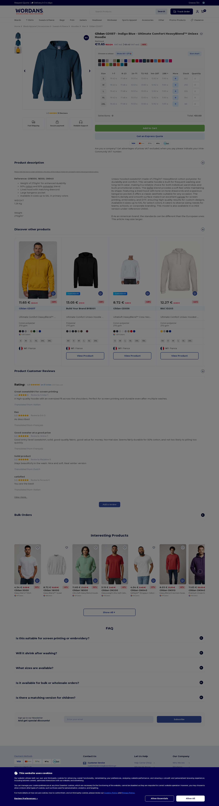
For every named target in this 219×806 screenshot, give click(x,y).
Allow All (190, 798)
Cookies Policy (111, 793)
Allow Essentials (159, 798)
